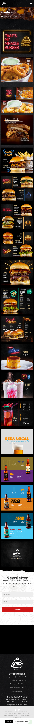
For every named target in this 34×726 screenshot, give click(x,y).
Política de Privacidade (21, 721)
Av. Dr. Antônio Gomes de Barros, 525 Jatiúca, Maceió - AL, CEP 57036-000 (17, 700)
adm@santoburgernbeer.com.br (17, 705)
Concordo (9, 721)
